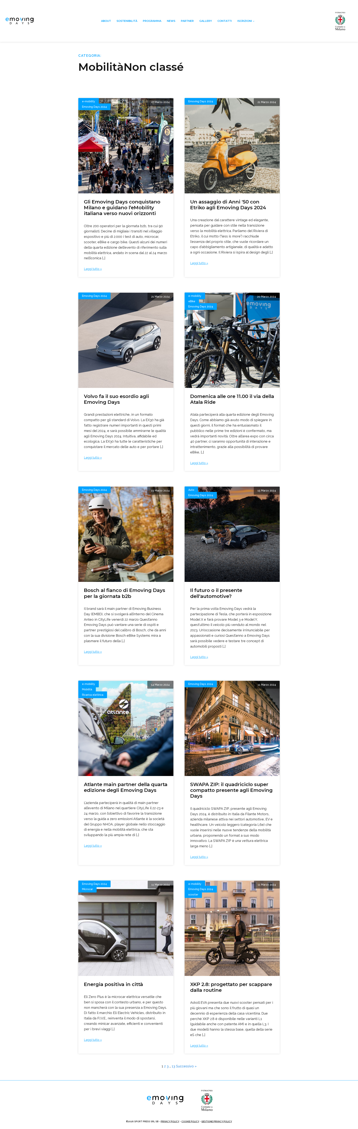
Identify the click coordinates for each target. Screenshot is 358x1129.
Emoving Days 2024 (94, 106)
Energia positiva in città (113, 984)
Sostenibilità (127, 21)
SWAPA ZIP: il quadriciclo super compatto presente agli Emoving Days (231, 790)
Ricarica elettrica (92, 694)
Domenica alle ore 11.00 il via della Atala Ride (232, 399)
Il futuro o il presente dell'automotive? (216, 593)
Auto (191, 489)
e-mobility (88, 101)
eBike (191, 301)
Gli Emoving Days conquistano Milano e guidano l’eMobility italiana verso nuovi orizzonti (122, 207)
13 (173, 1066)
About (106, 21)
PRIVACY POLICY (170, 1121)
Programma (152, 21)
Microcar (87, 889)
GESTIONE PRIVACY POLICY (216, 1121)
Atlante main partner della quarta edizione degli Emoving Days (125, 787)
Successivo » (186, 1066)
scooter (193, 894)
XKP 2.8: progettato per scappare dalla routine (231, 987)
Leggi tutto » (93, 269)
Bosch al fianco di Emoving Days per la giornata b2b (124, 593)
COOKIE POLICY (190, 1121)
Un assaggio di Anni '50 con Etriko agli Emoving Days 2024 (228, 205)
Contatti (224, 21)
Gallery (205, 21)
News (171, 21)
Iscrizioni (244, 21)
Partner (187, 21)
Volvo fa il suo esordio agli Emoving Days (116, 399)
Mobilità (87, 689)
